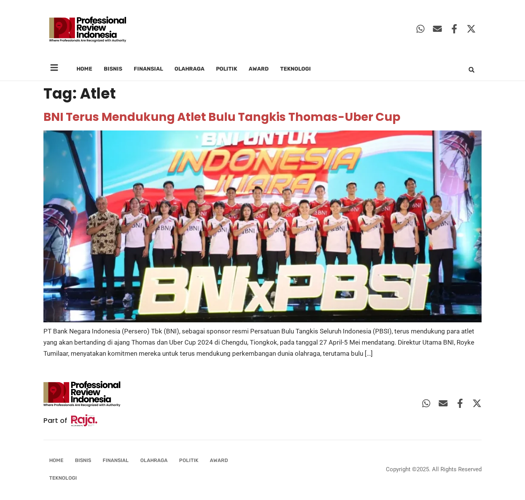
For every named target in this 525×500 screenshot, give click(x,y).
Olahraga (189, 69)
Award (259, 69)
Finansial (148, 69)
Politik (226, 69)
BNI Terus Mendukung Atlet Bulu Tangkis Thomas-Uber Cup (221, 117)
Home (84, 69)
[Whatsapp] (420, 28)
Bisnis (113, 69)
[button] (471, 70)
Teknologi (295, 69)
